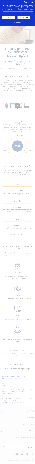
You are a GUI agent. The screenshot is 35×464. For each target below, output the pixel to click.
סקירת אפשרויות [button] (17, 22)
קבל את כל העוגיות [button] (24, 17)
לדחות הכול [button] (8, 17)
